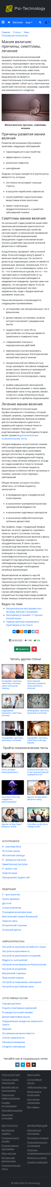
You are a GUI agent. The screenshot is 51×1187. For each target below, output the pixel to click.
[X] (18, 631)
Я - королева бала (11, 846)
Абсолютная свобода (13, 855)
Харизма (6, 1028)
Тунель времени (10, 898)
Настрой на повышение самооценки (21, 982)
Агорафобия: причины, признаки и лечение (12, 739)
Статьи (17, 32)
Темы (26, 32)
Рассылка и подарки (38, 1137)
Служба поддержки (37, 1162)
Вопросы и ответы (37, 1157)
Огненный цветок (11, 929)
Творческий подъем (13, 977)
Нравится (23, 649)
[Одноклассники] (21, 631)
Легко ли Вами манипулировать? (10, 770)
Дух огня (6, 903)
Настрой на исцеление (14, 968)
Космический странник (14, 925)
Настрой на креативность (16, 951)
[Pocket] (37, 631)
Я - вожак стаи (9, 868)
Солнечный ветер (11, 907)
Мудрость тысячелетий (14, 960)
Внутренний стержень (14, 973)
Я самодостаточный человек (17, 1012)
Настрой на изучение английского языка (24, 946)
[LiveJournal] (29, 631)
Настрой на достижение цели (18, 986)
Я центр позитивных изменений (19, 1007)
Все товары (33, 1107)
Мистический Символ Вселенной (19, 916)
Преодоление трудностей (16, 877)
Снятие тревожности (13, 1037)
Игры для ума (9, 1153)
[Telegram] (33, 631)
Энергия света (9, 920)
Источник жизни (11, 850)
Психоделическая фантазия (17, 912)
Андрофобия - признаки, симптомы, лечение (12, 713)
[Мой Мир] (25, 631)
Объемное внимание (13, 1042)
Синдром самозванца (13, 1046)
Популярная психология (15, 35)
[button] (3, 22)
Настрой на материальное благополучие (24, 964)
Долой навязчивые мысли (16, 1016)
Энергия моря (9, 873)
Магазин (18, 22)
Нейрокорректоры (37, 1087)
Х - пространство (11, 894)
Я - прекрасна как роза (14, 859)
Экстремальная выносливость (18, 1033)
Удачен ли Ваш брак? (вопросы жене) (12, 825)
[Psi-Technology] (25, 8)
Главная (6, 32)
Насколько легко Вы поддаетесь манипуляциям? (11, 799)
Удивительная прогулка (14, 864)
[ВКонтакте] (14, 631)
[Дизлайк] (34, 649)
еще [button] (28, 22)
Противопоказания (12, 1110)
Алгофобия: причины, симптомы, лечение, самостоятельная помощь (12, 684)
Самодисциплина (11, 1003)
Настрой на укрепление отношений (21, 955)
